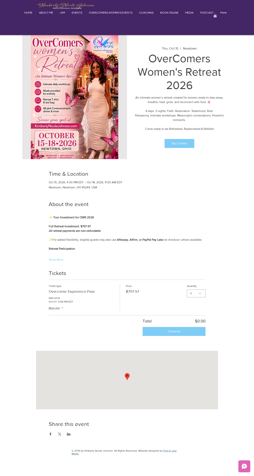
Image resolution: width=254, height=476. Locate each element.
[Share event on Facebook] (50, 434)
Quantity (192, 285)
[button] (215, 15)
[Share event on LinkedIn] (68, 434)
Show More (56, 259)
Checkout (174, 331)
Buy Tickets (179, 143)
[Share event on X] (59, 434)
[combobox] (196, 293)
